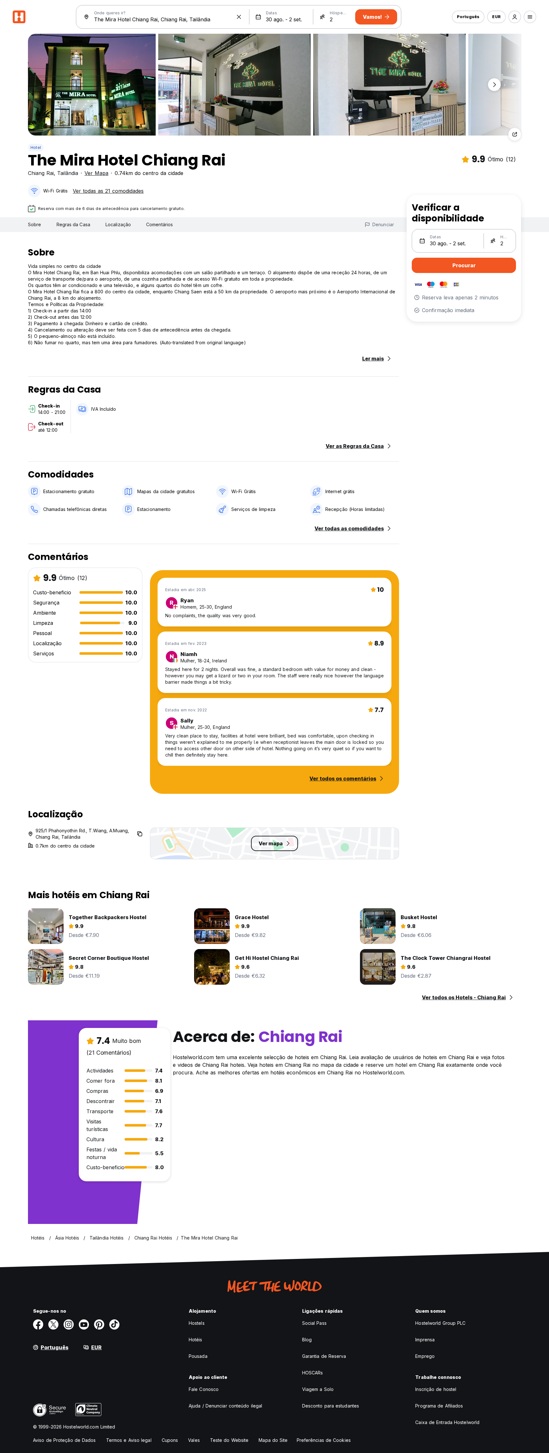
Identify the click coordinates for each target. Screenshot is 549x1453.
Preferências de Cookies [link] (324, 1440)
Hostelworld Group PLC (440, 1323)
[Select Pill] (514, 16)
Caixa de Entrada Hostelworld (447, 1422)
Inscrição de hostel (435, 1389)
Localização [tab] (118, 224)
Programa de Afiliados (439, 1405)
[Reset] (239, 16)
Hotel (35, 147)
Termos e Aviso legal (129, 1440)
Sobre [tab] (34, 224)
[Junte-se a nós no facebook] (38, 1324)
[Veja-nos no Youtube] (84, 1324)
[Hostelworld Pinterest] (99, 1324)
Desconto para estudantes (330, 1405)
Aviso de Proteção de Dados (64, 1440)
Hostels (197, 1323)
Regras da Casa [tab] (73, 224)
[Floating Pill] (494, 84)
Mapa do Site (273, 1440)
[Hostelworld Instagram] (69, 1324)
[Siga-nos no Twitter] (53, 1324)
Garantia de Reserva (324, 1356)
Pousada (198, 1356)
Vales (194, 1440)
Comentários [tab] (159, 224)
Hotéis (195, 1339)
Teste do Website (229, 1440)
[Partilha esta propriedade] (514, 134)
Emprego (425, 1356)
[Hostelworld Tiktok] (114, 1324)
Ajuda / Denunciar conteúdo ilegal (225, 1405)
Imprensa (425, 1339)
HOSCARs (312, 1372)
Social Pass (314, 1323)
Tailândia (67, 173)
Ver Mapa (96, 173)
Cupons (170, 1440)
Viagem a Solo (318, 1389)
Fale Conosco (204, 1389)
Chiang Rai (41, 173)
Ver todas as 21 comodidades (108, 191)
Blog (307, 1339)
